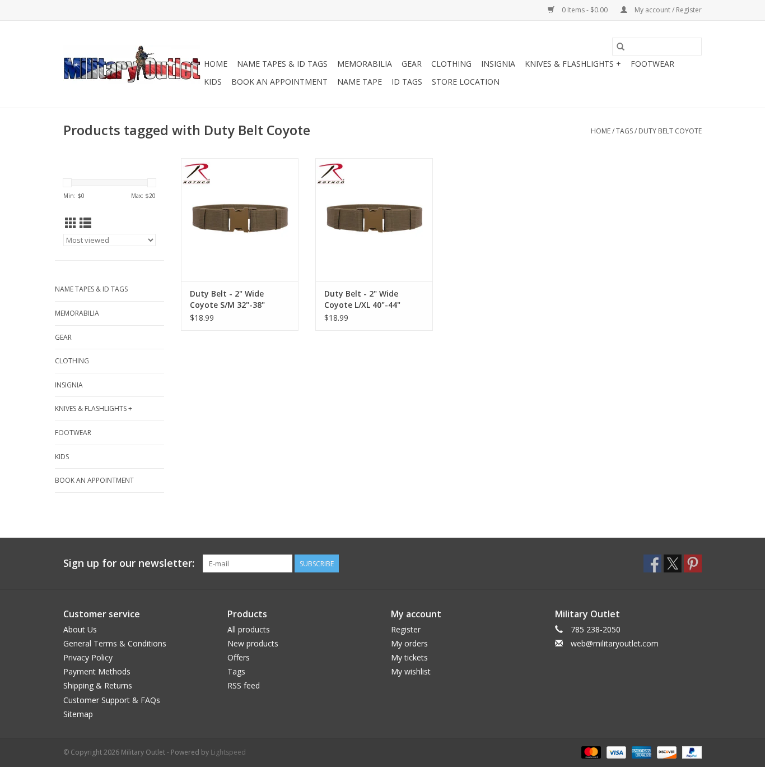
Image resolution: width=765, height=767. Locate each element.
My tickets (409, 657)
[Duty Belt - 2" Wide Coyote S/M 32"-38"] (239, 219)
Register (406, 629)
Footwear (652, 63)
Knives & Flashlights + (573, 63)
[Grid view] (71, 223)
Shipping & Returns (97, 685)
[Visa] (615, 751)
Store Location (466, 81)
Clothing (451, 63)
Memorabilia (364, 63)
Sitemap (78, 714)
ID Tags (406, 81)
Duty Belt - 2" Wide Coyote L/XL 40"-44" (362, 299)
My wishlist (411, 671)
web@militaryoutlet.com (615, 643)
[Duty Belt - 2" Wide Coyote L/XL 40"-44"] (374, 219)
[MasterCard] (590, 751)
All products (248, 629)
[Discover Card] (665, 751)
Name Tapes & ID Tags (282, 63)
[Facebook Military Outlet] (652, 563)
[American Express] (640, 751)
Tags (624, 131)
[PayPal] (690, 751)
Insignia (498, 63)
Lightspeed (228, 752)
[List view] (85, 223)
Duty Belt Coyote (670, 131)
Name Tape (359, 81)
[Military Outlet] (131, 64)
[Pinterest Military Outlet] (693, 563)
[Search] (620, 47)
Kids (213, 81)
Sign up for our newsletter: (128, 563)
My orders (409, 643)
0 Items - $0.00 (584, 10)
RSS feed (243, 685)
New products (252, 643)
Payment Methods (96, 671)
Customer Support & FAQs (111, 700)
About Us (80, 629)
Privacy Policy (88, 657)
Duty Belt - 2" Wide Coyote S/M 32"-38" (227, 299)
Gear (412, 63)
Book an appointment (279, 81)
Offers (238, 657)
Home (215, 63)
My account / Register (667, 10)
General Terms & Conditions (114, 643)
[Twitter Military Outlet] (673, 563)
